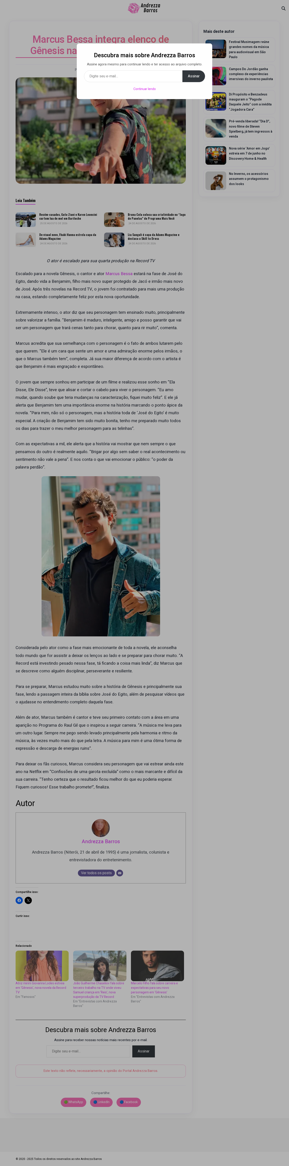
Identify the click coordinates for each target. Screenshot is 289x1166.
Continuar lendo (144, 89)
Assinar (194, 76)
